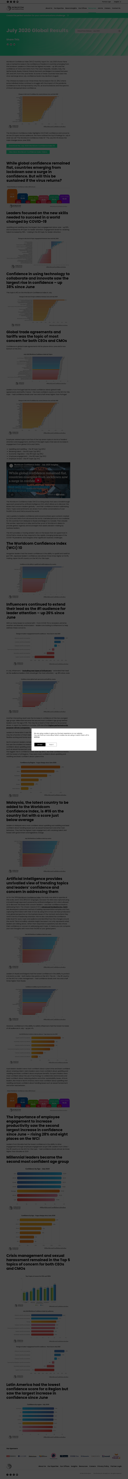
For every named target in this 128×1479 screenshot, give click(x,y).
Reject (51, 745)
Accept (39, 745)
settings (37, 737)
